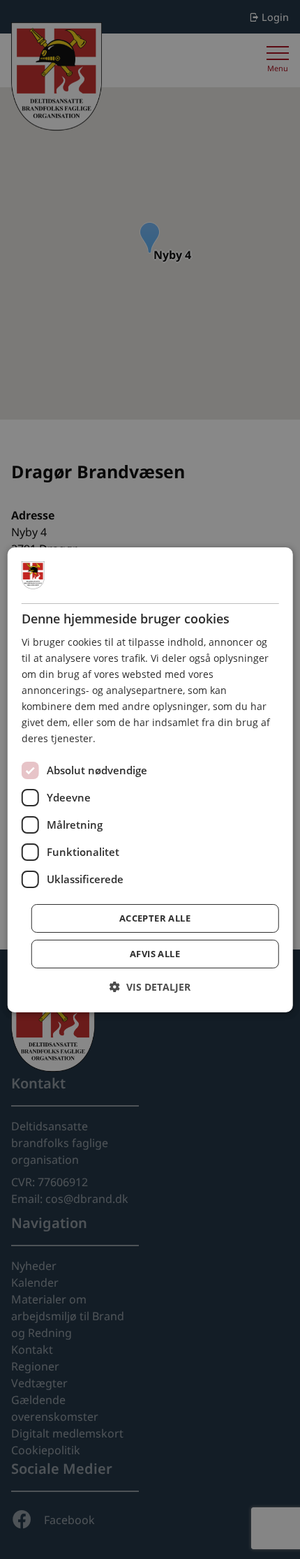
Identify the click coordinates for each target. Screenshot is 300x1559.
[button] (150, 987)
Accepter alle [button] (154, 918)
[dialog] (150, 779)
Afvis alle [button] (155, 953)
